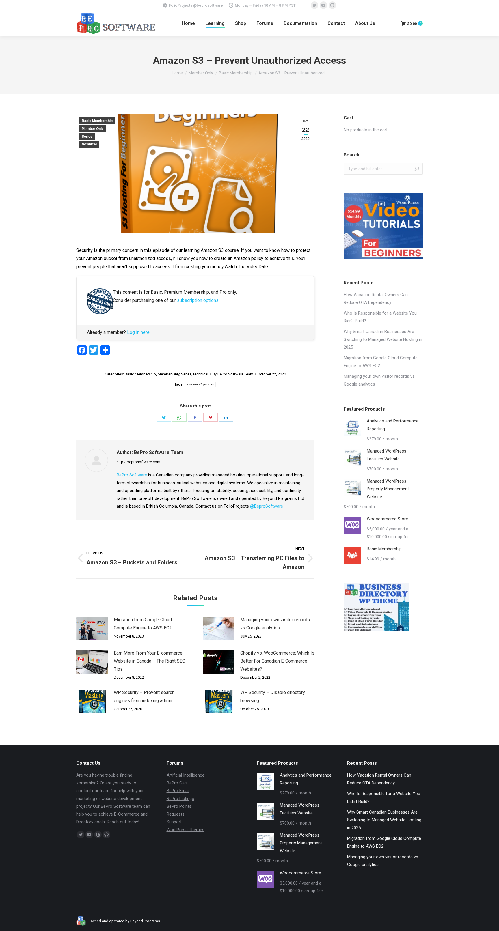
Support (174, 822)
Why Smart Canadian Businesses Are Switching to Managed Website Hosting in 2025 (383, 339)
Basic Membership (97, 121)
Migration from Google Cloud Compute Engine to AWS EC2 (143, 624)
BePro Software (132, 475)
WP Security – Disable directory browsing (272, 696)
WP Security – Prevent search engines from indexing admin (144, 696)
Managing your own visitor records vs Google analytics (275, 624)
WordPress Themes (185, 829)
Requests (176, 814)
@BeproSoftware (266, 506)
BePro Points (179, 806)
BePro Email (178, 790)
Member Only (93, 129)
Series (87, 136)
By (233, 374)
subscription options (198, 300)
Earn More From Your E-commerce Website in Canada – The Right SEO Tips (149, 661)
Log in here (138, 332)
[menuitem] (188, 23)
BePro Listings (180, 798)
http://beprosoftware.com (138, 462)
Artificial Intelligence (185, 775)
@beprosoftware (208, 5)
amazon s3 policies (200, 384)
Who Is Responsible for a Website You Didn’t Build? (380, 317)
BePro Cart (177, 783)
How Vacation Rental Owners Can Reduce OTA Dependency (376, 298)
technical (89, 144)
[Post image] (92, 628)
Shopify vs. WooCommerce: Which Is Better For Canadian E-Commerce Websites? (277, 661)
